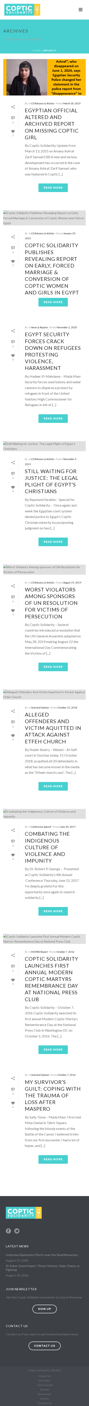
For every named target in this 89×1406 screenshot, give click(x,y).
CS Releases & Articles (42, 103)
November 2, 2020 (67, 327)
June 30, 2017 (68, 826)
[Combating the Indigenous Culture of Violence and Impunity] (44, 814)
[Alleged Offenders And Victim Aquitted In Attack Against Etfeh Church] (44, 694)
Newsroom (44, 1394)
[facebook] (8, 1231)
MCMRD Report (39, 951)
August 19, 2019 (72, 582)
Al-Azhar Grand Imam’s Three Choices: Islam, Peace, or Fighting (43, 1267)
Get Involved (44, 1385)
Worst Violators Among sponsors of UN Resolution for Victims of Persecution (51, 602)
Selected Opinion (40, 707)
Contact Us (44, 1403)
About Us (44, 1376)
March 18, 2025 (72, 103)
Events (44, 1398)
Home (37, 50)
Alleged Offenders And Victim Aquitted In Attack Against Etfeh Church (53, 727)
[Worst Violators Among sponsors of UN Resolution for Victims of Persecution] (44, 569)
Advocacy (44, 1380)
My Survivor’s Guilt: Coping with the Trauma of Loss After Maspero (53, 1095)
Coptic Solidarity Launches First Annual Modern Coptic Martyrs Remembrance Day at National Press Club (51, 979)
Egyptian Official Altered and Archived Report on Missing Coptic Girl (52, 123)
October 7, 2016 (65, 951)
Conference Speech (41, 826)
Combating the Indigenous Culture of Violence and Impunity (47, 847)
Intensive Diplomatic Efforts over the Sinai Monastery (42, 1255)
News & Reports (39, 327)
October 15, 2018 (67, 707)
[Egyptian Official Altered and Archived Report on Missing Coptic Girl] (44, 77)
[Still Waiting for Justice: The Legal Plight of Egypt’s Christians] (44, 446)
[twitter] (16, 1231)
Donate (44, 1389)
